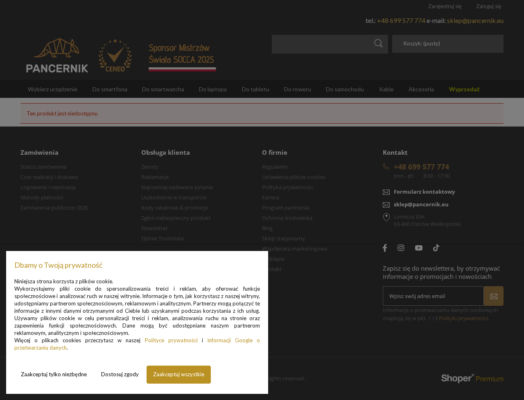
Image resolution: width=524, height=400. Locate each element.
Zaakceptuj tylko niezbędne (54, 374)
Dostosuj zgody (120, 374)
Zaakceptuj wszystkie (178, 374)
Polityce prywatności (171, 340)
